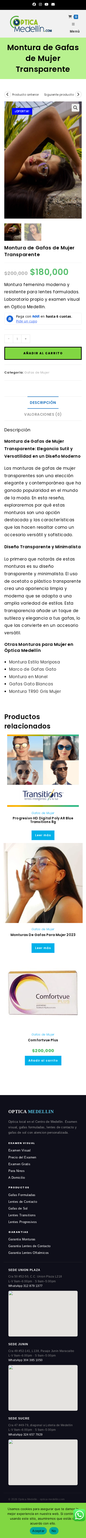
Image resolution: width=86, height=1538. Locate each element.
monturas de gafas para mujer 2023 (43, 935)
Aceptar (38, 1531)
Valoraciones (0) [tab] (43, 414)
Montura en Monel (28, 677)
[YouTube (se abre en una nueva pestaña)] (46, 4)
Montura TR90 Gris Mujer (35, 691)
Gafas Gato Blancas (31, 684)
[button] (75, 108)
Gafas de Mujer (36, 372)
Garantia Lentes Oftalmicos (28, 1253)
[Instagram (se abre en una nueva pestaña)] (40, 4)
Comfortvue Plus (43, 1040)
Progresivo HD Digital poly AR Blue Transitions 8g (43, 820)
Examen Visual (19, 1150)
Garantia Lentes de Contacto (29, 1246)
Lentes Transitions (22, 1215)
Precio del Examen (22, 1157)
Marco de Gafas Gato (32, 669)
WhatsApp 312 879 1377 (25, 1286)
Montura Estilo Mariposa (34, 662)
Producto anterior (25, 95)
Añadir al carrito (43, 353)
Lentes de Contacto (22, 1202)
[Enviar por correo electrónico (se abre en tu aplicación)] (52, 4)
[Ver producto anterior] (7, 94)
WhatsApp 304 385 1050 (25, 1360)
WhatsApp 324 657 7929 (25, 1434)
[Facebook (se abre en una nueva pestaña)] (34, 4)
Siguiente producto (59, 95)
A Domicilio (16, 1177)
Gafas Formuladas (21, 1195)
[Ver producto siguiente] (78, 94)
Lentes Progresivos (22, 1222)
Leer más (43, 835)
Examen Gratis (19, 1164)
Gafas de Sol (18, 1208)
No (54, 1531)
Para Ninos (16, 1171)
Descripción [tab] (43, 402)
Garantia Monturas (22, 1239)
